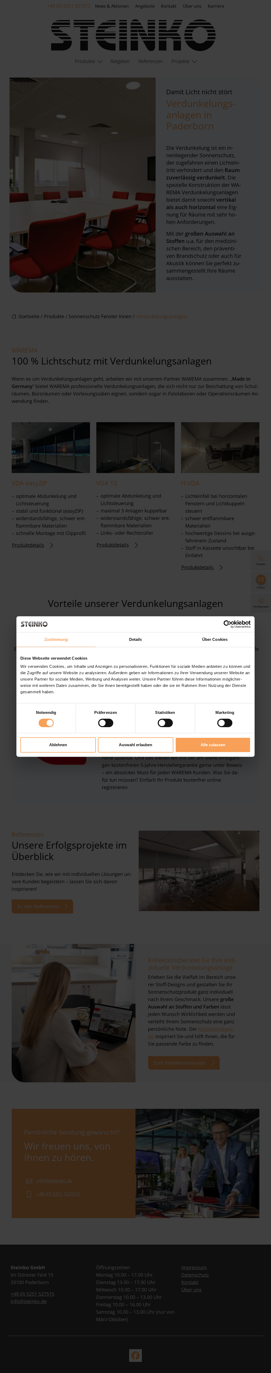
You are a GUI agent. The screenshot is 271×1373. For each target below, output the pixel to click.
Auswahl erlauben (135, 744)
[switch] (105, 723)
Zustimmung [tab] (56, 639)
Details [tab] (135, 639)
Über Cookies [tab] (215, 639)
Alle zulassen (213, 744)
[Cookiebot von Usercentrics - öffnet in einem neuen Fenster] (227, 624)
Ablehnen (58, 744)
